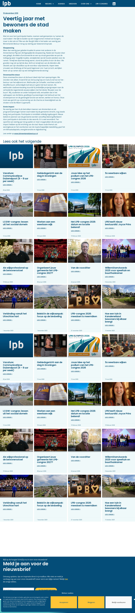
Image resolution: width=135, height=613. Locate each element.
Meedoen (73, 4)
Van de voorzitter (80, 267)
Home (38, 4)
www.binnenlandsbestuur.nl (26, 133)
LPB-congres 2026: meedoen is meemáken (84, 315)
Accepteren (64, 602)
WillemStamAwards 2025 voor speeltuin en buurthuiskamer (117, 270)
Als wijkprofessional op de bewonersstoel (15, 269)
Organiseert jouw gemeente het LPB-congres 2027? (47, 270)
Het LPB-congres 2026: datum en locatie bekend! (83, 224)
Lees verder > (7, 185)
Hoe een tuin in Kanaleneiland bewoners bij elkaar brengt (116, 317)
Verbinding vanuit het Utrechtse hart (15, 315)
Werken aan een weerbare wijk (46, 223)
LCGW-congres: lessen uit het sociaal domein (15, 223)
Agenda (61, 4)
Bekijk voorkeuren (119, 602)
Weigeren (91, 602)
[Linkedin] (114, 3)
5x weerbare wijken (115, 173)
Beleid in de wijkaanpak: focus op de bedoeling (50, 315)
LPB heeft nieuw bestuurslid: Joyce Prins (118, 223)
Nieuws (48, 4)
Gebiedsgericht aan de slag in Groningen (49, 174)
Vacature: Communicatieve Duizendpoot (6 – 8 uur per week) (15, 177)
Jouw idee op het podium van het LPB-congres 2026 (82, 176)
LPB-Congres (102, 4)
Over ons (85, 4)
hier (66, 579)
